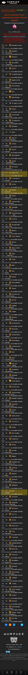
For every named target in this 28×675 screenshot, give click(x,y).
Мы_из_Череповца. (10, 139)
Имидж (7, 354)
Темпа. (14, 259)
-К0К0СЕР (14, 578)
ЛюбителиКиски (9, 377)
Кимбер (14, 277)
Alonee (6, 273)
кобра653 (14, 51)
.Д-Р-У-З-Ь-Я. (9, 209)
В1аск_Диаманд (9, 203)
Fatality (7, 487)
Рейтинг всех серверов (8, 10)
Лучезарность (9, 568)
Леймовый (14, 126)
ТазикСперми (9, 244)
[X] (17, 624)
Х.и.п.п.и (14, 514)
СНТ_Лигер (15, 167)
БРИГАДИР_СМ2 (16, 462)
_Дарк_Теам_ (8, 226)
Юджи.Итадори (16, 97)
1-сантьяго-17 (16, 178)
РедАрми (7, 400)
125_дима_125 (16, 294)
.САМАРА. (7, 336)
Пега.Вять (8, 278)
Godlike (7, 145)
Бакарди (7, 180)
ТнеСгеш (7, 151)
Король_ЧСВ (15, 172)
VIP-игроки (20, 10)
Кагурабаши (15, 369)
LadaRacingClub (9, 319)
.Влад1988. (15, 207)
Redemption (15, 485)
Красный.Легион (9, 406)
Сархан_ (14, 149)
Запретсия (8, 562)
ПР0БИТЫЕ (8, 87)
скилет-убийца (16, 589)
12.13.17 (14, 68)
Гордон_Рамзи (16, 415)
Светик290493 (16, 282)
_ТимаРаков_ (8, 64)
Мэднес (14, 196)
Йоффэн (14, 456)
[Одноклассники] (10, 624)
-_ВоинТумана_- (9, 122)
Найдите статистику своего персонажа (14, 36)
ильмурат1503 (16, 224)
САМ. (13, 491)
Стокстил (14, 219)
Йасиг (13, 358)
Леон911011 (15, 502)
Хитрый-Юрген (16, 334)
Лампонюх (14, 479)
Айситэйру (15, 329)
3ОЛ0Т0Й (14, 305)
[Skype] (21, 624)
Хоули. (13, 253)
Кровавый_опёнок (17, 45)
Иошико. (14, 242)
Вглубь (7, 498)
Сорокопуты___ (9, 168)
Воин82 (14, 161)
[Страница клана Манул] (14, 639)
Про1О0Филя (15, 560)
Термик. (14, 288)
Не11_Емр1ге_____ (10, 481)
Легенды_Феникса (10, 591)
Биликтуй (14, 468)
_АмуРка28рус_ (9, 348)
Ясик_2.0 (14, 363)
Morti (13, 352)
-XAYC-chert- (9, 232)
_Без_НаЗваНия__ (10, 307)
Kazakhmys (8, 302)
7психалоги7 (8, 53)
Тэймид (14, 143)
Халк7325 (14, 618)
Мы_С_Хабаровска (10, 614)
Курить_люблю (16, 248)
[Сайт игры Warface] (14, 634)
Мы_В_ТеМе (8, 620)
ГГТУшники (8, 579)
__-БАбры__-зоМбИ (10, 365)
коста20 (14, 450)
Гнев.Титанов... (9, 608)
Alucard (14, 410)
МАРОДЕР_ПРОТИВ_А (17, 398)
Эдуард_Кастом (16, 80)
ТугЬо (13, 531)
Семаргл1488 (15, 114)
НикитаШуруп (15, 340)
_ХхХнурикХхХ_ (16, 120)
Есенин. (14, 109)
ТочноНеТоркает (9, 359)
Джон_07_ (14, 138)
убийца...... (15, 230)
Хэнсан (14, 520)
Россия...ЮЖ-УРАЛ (10, 504)
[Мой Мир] (14, 624)
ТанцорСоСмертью (17, 74)
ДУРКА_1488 (8, 116)
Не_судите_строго (17, 103)
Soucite (7, 313)
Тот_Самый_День (9, 574)
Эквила (7, 556)
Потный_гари (15, 387)
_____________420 (10, 215)
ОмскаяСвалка (16, 323)
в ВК (15, 646)
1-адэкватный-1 (16, 346)
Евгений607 (15, 62)
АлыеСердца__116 (10, 464)
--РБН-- (7, 111)
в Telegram (19, 646)
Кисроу (14, 444)
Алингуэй (14, 601)
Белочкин (14, 317)
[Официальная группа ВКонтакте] (7, 652)
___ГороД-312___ (9, 255)
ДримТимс (8, 192)
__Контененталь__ (10, 296)
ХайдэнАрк (15, 404)
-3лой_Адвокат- (16, 381)
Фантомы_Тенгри (9, 394)
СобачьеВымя (9, 371)
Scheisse (7, 493)
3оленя (7, 510)
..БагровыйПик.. (9, 469)
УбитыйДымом (16, 155)
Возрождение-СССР (10, 249)
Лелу (13, 91)
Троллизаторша (16, 392)
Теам (6, 429)
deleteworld (8, 197)
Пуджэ (13, 132)
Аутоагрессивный (17, 213)
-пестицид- (15, 537)
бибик (6, 475)
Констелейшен (16, 86)
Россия (14, 190)
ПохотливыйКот (16, 606)
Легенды (7, 342)
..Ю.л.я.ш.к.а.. (15, 421)
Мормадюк (14, 375)
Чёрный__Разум (16, 612)
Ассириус (14, 566)
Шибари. (7, 330)
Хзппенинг (15, 496)
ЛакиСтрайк (8, 452)
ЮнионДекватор (9, 412)
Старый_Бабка (16, 201)
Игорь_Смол (15, 525)
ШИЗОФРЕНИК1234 (16, 543)
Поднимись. (8, 82)
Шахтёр (14, 300)
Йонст (13, 265)
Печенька (14, 57)
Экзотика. (8, 284)
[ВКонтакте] (6, 624)
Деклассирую (15, 572)
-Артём (14, 184)
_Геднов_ (14, 583)
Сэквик (14, 427)
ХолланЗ (14, 595)
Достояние (15, 508)
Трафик (14, 311)
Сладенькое (15, 439)
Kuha (13, 271)
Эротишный (8, 533)
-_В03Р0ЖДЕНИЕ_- (10, 163)
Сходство (7, 267)
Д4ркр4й (14, 473)
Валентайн (15, 549)
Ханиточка (15, 554)
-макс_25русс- (16, 236)
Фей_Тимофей (15, 433)
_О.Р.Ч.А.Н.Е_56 (9, 545)
